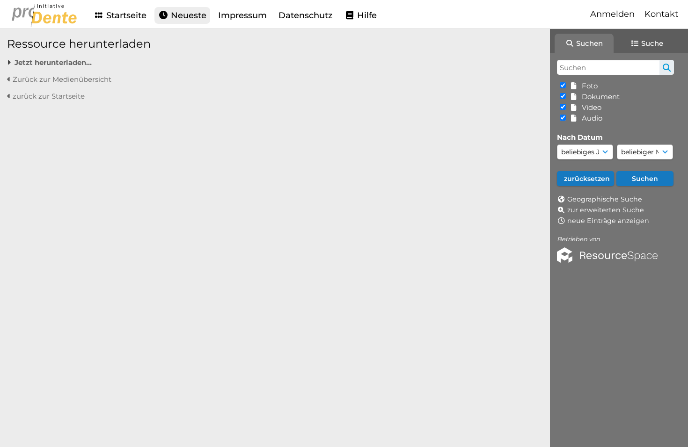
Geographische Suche (604, 199)
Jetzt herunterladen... (53, 62)
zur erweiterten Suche (605, 210)
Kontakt (661, 14)
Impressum (242, 15)
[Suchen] (666, 67)
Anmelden (612, 14)
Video (589, 107)
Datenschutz (305, 15)
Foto (588, 85)
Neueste (187, 15)
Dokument (599, 96)
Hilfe (366, 15)
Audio (590, 118)
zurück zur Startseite (48, 96)
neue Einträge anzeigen (608, 220)
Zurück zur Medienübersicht (61, 79)
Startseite (125, 15)
